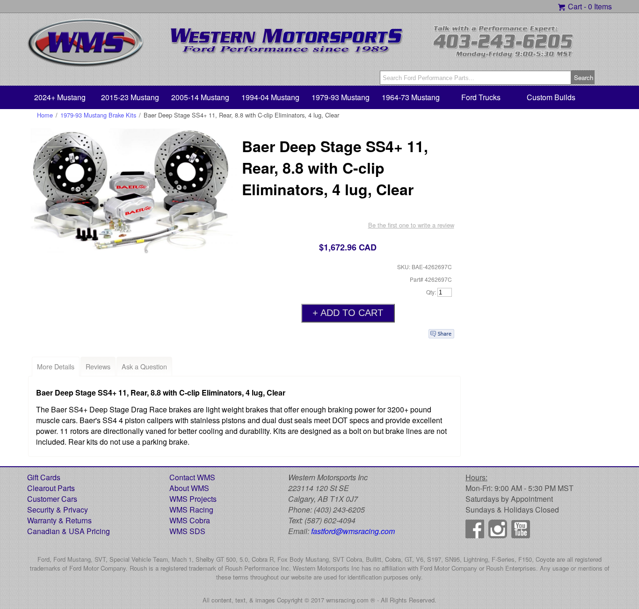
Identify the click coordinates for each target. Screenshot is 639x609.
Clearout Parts (51, 488)
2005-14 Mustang (200, 97)
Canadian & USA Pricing (68, 531)
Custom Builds (551, 97)
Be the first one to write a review (411, 224)
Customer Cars (52, 498)
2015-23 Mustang (130, 97)
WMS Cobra (189, 520)
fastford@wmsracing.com (353, 531)
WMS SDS (187, 531)
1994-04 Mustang (270, 97)
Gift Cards (43, 477)
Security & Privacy (57, 509)
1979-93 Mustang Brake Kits (98, 114)
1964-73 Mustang (411, 97)
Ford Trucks (481, 97)
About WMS (189, 488)
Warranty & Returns (59, 520)
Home (45, 114)
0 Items (600, 6)
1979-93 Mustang (341, 97)
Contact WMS (192, 477)
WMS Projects (193, 498)
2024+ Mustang (60, 97)
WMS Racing (191, 509)
